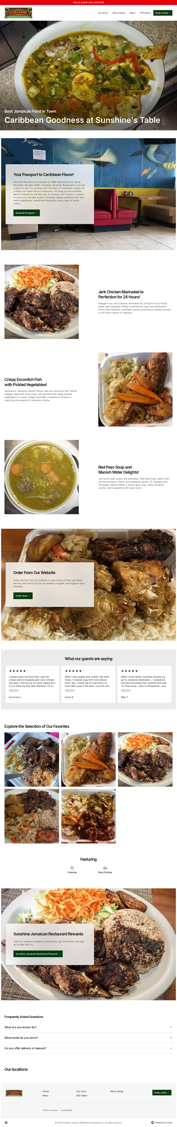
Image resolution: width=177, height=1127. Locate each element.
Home (46, 1091)
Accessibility (66, 1110)
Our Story (103, 12)
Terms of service (50, 1110)
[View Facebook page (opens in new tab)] (6, 1122)
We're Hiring (118, 12)
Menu (132, 12)
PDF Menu (145, 12)
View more (13, 690)
